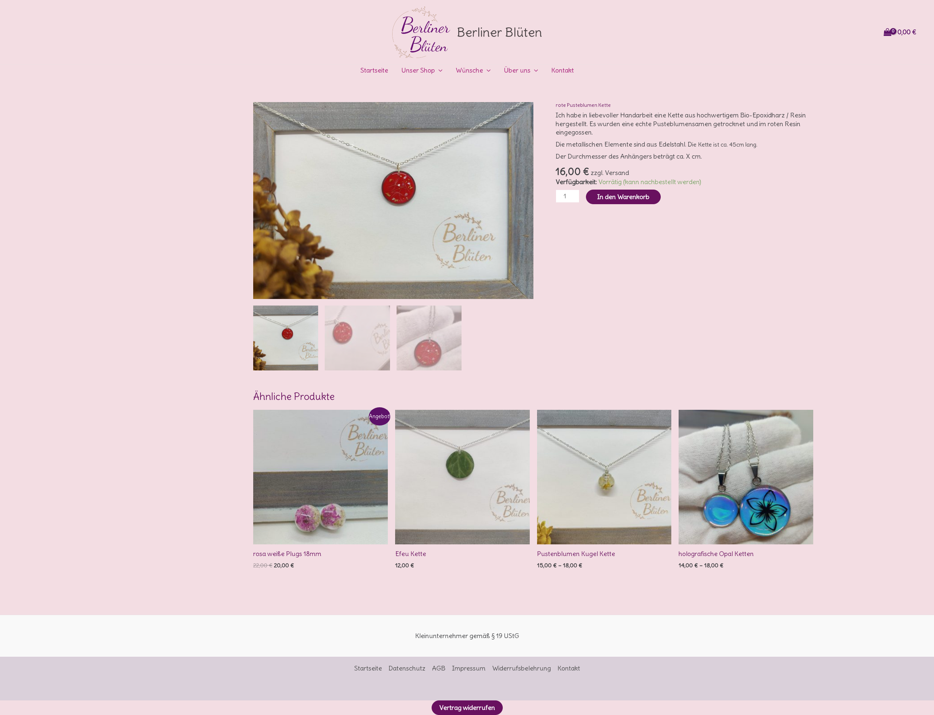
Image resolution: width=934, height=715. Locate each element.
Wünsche (469, 70)
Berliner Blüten (499, 32)
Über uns (517, 70)
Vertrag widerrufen (467, 707)
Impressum (469, 668)
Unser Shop (418, 70)
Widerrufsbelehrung (521, 668)
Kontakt (562, 70)
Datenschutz (407, 668)
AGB (438, 668)
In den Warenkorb (623, 197)
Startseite (374, 70)
